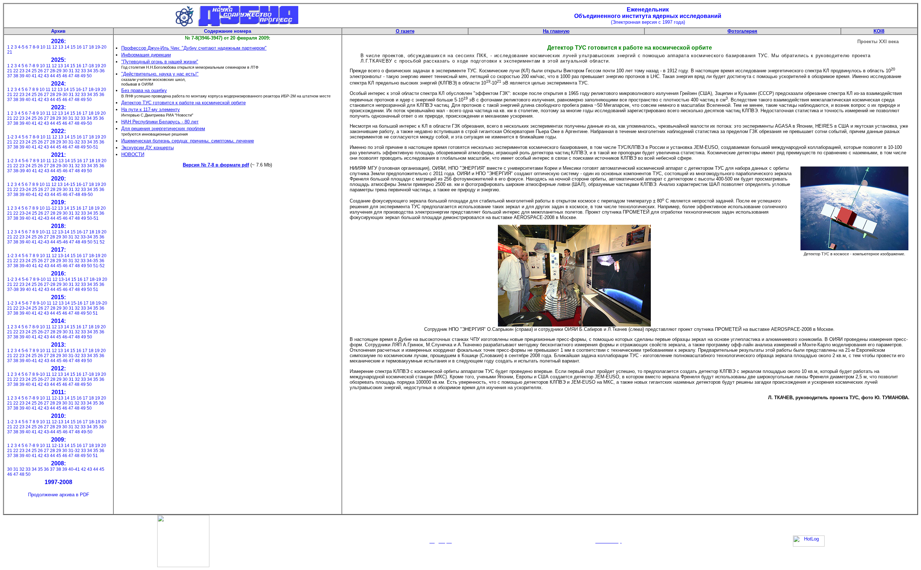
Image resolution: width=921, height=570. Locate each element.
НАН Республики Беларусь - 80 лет (160, 121)
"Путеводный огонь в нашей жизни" (159, 61)
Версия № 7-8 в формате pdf (216, 165)
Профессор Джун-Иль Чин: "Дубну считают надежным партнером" (194, 48)
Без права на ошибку (144, 90)
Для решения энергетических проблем (163, 128)
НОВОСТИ (132, 154)
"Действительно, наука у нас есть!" (160, 74)
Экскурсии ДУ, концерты (147, 147)
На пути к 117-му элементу (150, 109)
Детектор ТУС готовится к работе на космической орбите (183, 102)
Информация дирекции (146, 55)
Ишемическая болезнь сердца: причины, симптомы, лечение (187, 140)
